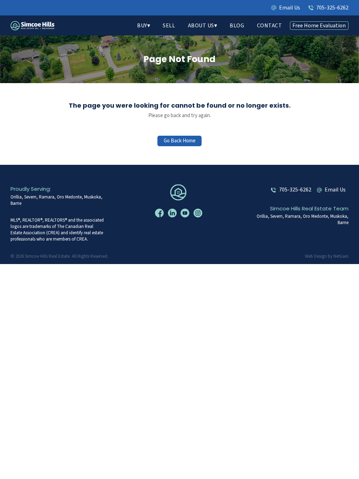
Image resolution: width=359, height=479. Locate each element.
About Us (201, 25)
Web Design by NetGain (326, 256)
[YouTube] (186, 213)
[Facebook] (160, 213)
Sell (169, 25)
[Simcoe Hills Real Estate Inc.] (180, 192)
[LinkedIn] (173, 213)
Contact (269, 25)
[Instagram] (199, 213)
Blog (237, 25)
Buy (142, 25)
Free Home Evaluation (319, 25)
